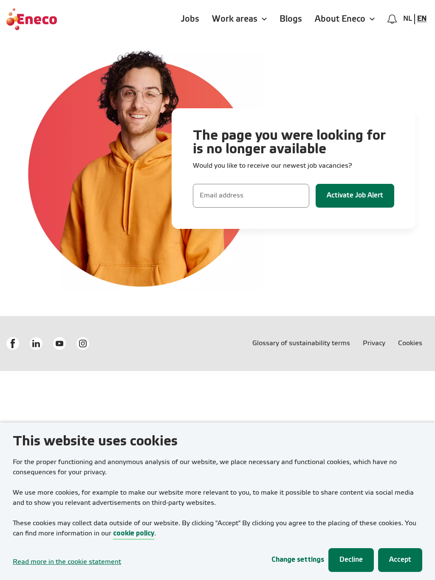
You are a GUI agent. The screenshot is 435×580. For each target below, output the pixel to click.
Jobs (190, 19)
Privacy (374, 343)
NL (407, 19)
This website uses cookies (95, 441)
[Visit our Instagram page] (82, 343)
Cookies (410, 343)
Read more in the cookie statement (67, 562)
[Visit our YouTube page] (59, 343)
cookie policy (133, 533)
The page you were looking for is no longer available (289, 143)
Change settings (297, 560)
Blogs (291, 19)
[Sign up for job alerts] (392, 19)
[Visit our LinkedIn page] (36, 343)
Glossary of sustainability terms (301, 343)
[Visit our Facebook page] (12, 343)
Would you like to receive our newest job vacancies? (272, 166)
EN (422, 19)
